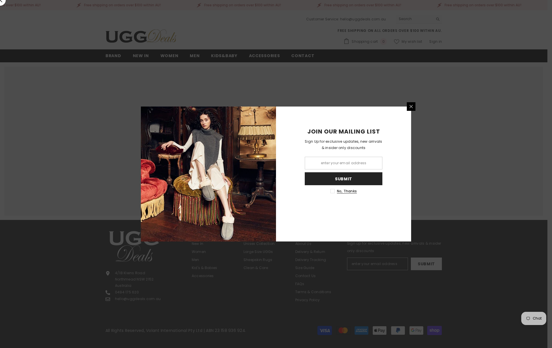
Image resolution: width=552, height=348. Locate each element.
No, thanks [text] (347, 191)
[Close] (411, 106)
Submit (343, 179)
